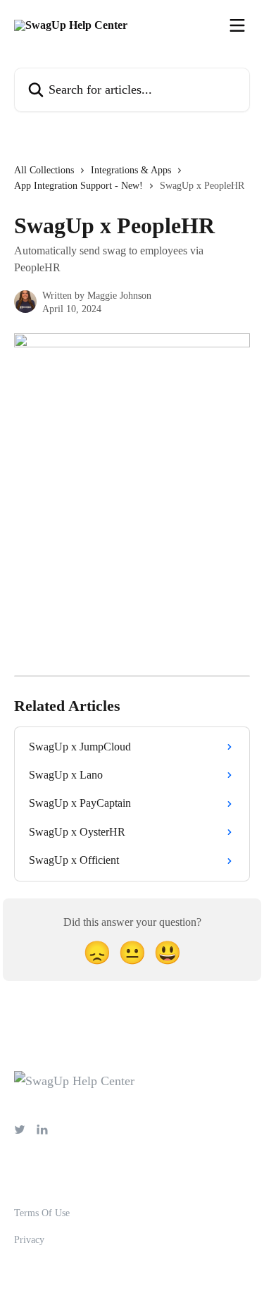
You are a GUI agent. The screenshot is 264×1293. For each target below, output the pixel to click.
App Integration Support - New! (78, 185)
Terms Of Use (42, 1213)
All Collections (44, 170)
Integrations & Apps (131, 170)
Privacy (29, 1240)
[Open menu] (237, 25)
